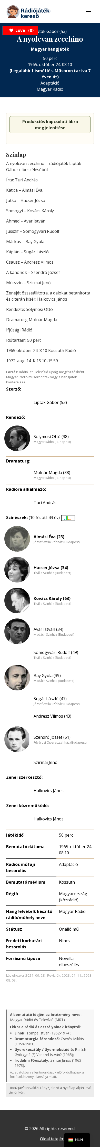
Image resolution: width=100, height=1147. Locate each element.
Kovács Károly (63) (52, 598)
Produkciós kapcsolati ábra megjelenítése (50, 125)
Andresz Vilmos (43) (52, 716)
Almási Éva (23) (49, 537)
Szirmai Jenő (45, 762)
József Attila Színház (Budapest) (56, 542)
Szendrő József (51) (52, 737)
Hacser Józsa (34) (51, 567)
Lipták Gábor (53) (50, 402)
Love (23, 30)
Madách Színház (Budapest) (54, 634)
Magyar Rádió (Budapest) (52, 442)
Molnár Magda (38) (52, 472)
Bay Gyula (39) (47, 675)
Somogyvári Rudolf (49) (56, 652)
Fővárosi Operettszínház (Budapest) (60, 742)
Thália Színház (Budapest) (52, 573)
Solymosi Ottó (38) (51, 436)
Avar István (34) (48, 629)
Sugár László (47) (50, 698)
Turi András (45, 502)
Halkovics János (49, 790)
